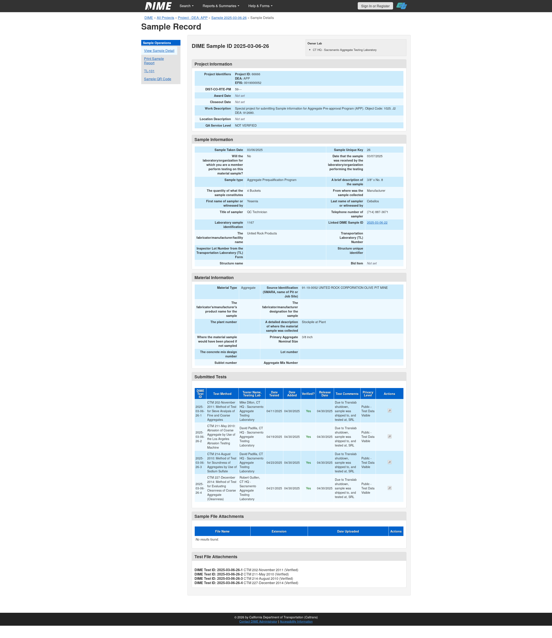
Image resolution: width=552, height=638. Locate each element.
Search (185, 5)
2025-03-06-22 (377, 222)
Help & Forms (259, 5)
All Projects (165, 17)
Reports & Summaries (220, 5)
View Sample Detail (159, 50)
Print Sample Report (154, 60)
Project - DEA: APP (193, 17)
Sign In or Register (375, 5)
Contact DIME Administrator (258, 621)
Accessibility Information (296, 621)
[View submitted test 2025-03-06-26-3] (390, 462)
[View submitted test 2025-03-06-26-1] (390, 411)
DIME (148, 17)
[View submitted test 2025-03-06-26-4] (390, 488)
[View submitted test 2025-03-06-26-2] (390, 437)
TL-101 (149, 70)
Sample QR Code (157, 78)
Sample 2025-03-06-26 (229, 17)
